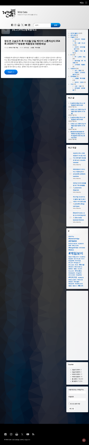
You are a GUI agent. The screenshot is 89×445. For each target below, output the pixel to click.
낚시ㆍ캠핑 (78, 70)
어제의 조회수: (76, 374)
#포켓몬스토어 (79, 283)
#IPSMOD (72, 241)
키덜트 (72, 37)
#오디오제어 (71, 275)
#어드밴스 (78, 271)
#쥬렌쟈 (70, 281)
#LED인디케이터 (72, 243)
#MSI (69, 245)
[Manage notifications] (84, 440)
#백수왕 (81, 265)
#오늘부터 (79, 273)
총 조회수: (75, 379)
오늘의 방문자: (76, 372)
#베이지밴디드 (78, 267)
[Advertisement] (77, 325)
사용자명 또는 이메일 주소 (76, 389)
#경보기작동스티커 (73, 257)
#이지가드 (72, 277)
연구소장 (26, 47)
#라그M (70, 262)
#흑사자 (80, 286)
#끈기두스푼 (77, 258)
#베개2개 (70, 267)
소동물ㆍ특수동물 (35, 47)
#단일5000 (71, 260)
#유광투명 (79, 275)
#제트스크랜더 (72, 279)
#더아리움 (78, 260)
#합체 (70, 286)
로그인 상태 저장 (75, 404)
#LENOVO (81, 243)
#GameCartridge (73, 238)
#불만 (75, 269)
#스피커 (80, 269)
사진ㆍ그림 (78, 86)
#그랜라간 (82, 257)
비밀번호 (71, 396)
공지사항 (73, 35)
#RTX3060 (82, 248)
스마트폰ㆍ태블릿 (80, 64)
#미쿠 (76, 265)
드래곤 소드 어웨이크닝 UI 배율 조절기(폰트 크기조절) (78, 111)
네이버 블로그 (75, 33)
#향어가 (75, 286)
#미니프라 (71, 265)
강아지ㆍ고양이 (79, 82)
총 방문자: (75, 381)
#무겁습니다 (77, 262)
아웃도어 (73, 68)
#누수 (82, 258)
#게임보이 (75, 253)
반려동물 (73, 76)
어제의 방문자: (76, 376)
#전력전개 (81, 277)
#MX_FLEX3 (75, 245)
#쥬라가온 (80, 279)
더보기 (13, 72)
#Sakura (71, 250)
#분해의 (70, 269)
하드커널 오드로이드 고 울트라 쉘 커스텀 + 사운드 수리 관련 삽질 (79, 199)
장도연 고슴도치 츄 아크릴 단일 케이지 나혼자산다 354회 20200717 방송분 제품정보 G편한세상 (32, 42)
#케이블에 (76, 281)
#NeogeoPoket (73, 248)
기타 (72, 84)
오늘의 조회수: (76, 369)
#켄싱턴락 (71, 283)
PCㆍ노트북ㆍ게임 (80, 57)
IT (71, 55)
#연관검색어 (71, 273)
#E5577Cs (71, 236)
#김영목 (70, 258)
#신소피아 (71, 271)
